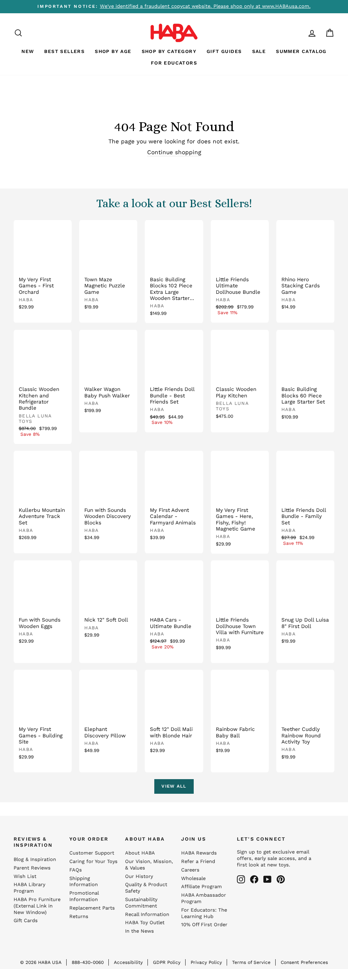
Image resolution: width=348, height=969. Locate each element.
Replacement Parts (92, 908)
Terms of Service (251, 962)
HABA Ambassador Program (203, 898)
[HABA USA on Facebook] (254, 879)
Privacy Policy (206, 962)
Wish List (25, 876)
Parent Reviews (32, 868)
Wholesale (193, 878)
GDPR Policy (166, 962)
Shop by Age (113, 51)
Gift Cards (26, 920)
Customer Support (91, 853)
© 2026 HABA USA (41, 962)
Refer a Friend (198, 861)
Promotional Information (84, 896)
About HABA (140, 853)
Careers (190, 870)
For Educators (174, 63)
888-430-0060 (88, 962)
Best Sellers (64, 51)
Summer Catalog (301, 51)
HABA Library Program (29, 888)
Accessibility (128, 962)
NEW (27, 51)
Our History (139, 876)
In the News (139, 931)
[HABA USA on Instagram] (241, 879)
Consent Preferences (304, 962)
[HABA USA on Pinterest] (281, 879)
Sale (259, 51)
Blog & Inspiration (35, 859)
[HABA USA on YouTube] (267, 879)
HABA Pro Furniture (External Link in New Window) (37, 906)
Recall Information (147, 914)
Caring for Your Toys (93, 861)
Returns (78, 916)
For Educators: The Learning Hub (204, 913)
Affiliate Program (201, 887)
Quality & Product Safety (146, 888)
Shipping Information (83, 882)
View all (173, 786)
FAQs (75, 870)
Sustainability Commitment (141, 903)
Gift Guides (224, 51)
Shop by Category (169, 51)
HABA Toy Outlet (144, 923)
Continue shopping (174, 152)
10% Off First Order (204, 925)
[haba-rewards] (299, 32)
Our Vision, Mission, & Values (149, 865)
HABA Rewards (199, 853)
